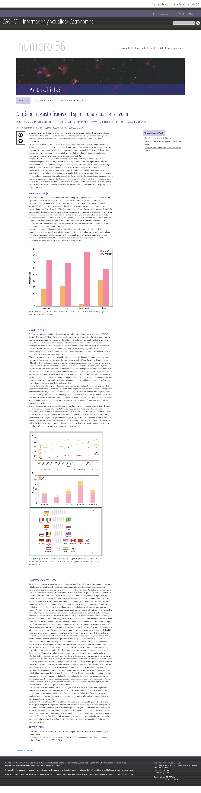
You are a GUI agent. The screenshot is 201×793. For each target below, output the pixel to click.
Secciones (162, 13)
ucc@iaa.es (164, 772)
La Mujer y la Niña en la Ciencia (158, 138)
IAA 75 (152, 13)
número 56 (41, 45)
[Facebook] (20, 136)
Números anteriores (183, 13)
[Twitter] (20, 141)
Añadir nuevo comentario (25, 750)
